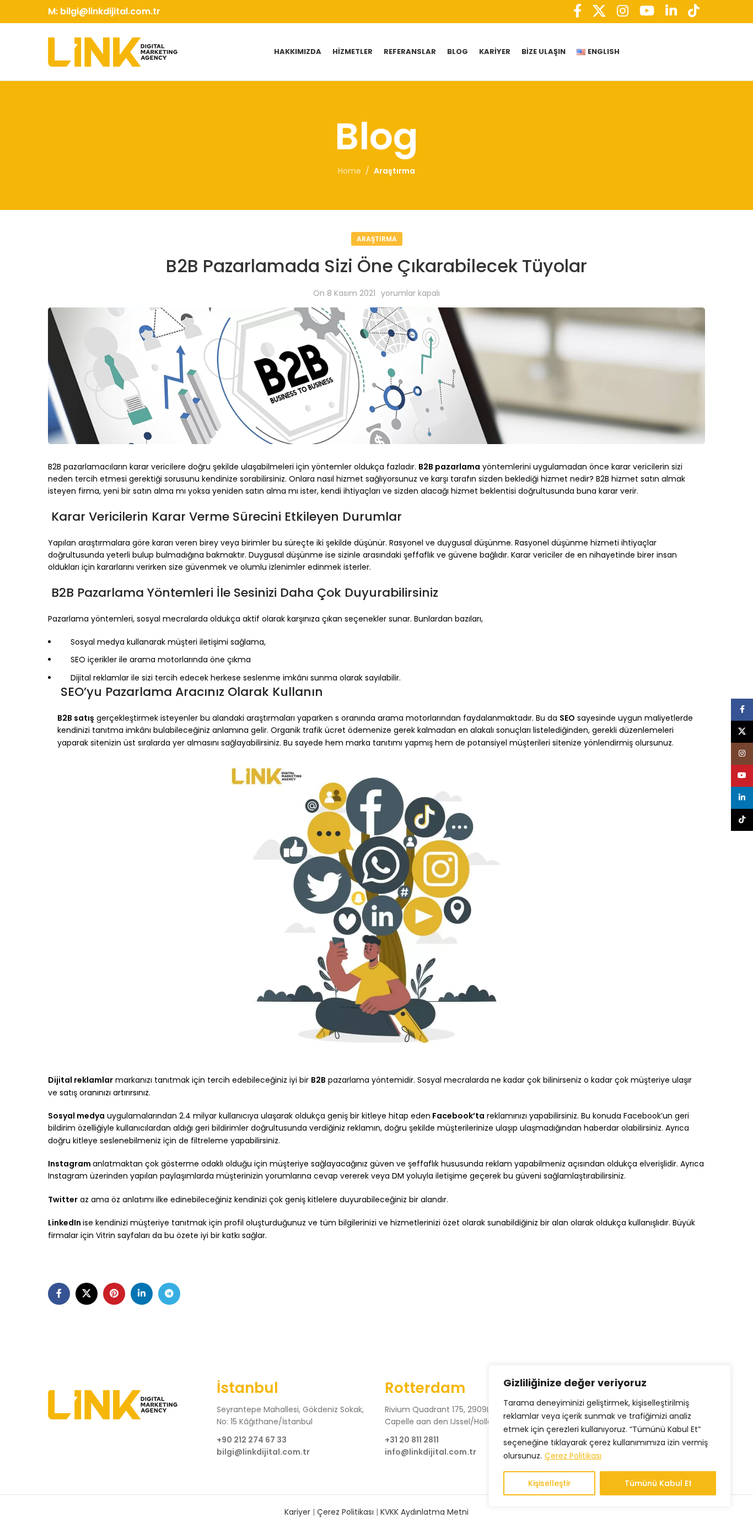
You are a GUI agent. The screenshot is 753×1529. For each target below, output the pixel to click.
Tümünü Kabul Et (658, 1483)
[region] (609, 1436)
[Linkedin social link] (142, 1294)
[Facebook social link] (59, 1294)
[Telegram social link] (169, 1294)
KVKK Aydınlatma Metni (424, 1511)
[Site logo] (113, 51)
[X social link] (87, 1294)
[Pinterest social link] (114, 1294)
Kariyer (298, 1511)
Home (349, 170)
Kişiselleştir (549, 1483)
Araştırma (394, 170)
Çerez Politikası (573, 1455)
